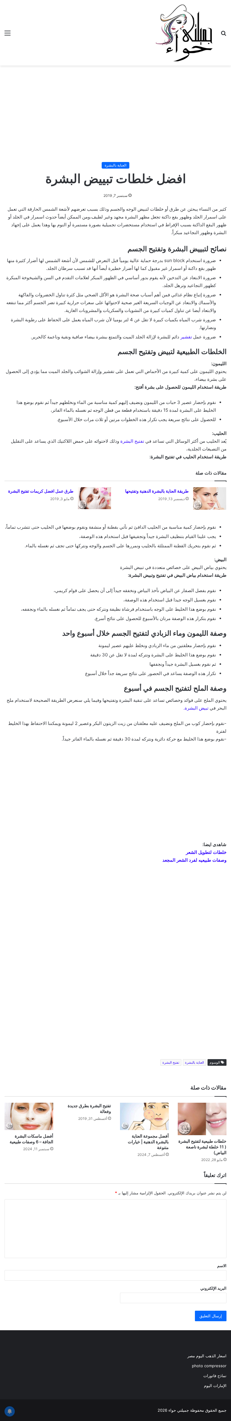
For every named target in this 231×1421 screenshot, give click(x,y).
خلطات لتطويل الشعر (206, 852)
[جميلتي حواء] (184, 32)
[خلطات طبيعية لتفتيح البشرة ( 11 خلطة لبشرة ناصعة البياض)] (202, 1119)
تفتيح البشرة (132, 441)
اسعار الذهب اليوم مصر (206, 1355)
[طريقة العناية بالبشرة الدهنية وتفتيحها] (209, 498)
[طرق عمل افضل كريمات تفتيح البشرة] (94, 498)
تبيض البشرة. (195, 708)
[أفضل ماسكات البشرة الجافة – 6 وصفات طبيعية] (29, 1116)
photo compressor (209, 1365)
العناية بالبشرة (115, 165)
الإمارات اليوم (215, 1385)
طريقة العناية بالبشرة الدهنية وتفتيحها (157, 491)
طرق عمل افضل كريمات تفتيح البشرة (40, 491)
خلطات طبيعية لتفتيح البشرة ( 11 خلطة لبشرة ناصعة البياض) (202, 1146)
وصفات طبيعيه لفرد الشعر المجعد (194, 860)
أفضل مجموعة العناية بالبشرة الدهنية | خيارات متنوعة (148, 1141)
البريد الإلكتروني (213, 1288)
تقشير (186, 337)
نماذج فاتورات (214, 1375)
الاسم (221, 1265)
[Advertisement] (115, 114)
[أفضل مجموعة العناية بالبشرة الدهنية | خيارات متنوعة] (144, 1116)
